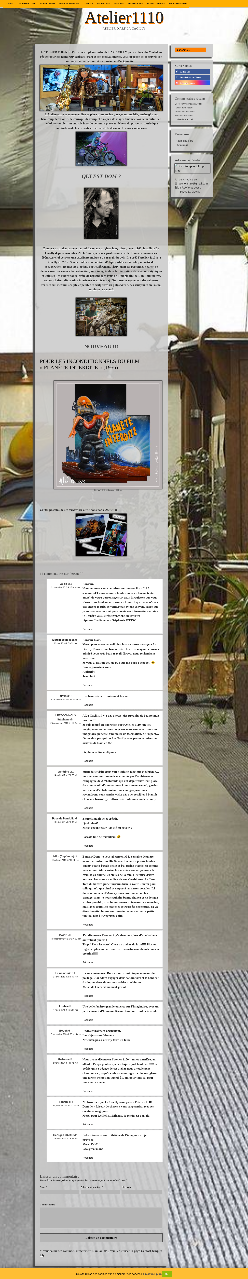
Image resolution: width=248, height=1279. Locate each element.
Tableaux (88, 3)
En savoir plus (152, 1274)
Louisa (63, 1006)
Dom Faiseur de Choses (190, 77)
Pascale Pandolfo (63, 818)
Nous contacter (178, 3)
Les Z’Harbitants (26, 3)
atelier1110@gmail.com (193, 183)
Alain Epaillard (184, 142)
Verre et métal (47, 3)
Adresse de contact (92, 1187)
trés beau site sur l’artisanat (100, 696)
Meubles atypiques (69, 3)
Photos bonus (135, 3)
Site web (126, 1187)
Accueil (9, 3)
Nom (43, 1187)
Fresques (119, 3)
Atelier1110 (124, 17)
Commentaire (47, 1204)
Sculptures (103, 3)
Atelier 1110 (185, 72)
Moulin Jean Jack (63, 640)
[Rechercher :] (190, 49)
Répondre (87, 629)
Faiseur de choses (187, 83)
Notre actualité (156, 3)
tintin (63, 696)
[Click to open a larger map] (192, 168)
